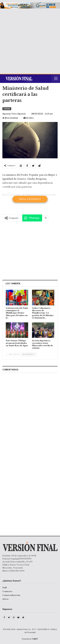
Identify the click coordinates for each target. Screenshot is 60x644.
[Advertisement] (30, 40)
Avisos (5, 599)
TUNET (35, 639)
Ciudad (6, 109)
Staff (4, 587)
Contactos (7, 591)
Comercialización (11, 595)
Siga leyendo (30, 199)
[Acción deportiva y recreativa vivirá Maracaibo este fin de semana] (43, 330)
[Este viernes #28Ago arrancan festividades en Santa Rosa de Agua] (17, 330)
